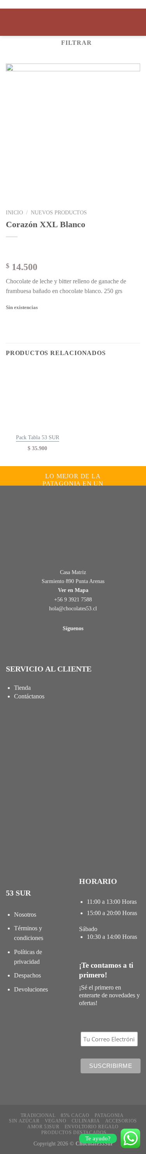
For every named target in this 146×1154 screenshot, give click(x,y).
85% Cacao (75, 1115)
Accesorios (121, 1121)
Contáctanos (29, 696)
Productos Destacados (74, 1132)
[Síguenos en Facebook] (67, 618)
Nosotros (25, 914)
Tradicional (38, 1115)
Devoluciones (31, 989)
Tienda (22, 687)
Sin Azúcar (24, 1121)
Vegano (56, 1121)
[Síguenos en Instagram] (78, 618)
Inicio (14, 213)
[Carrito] (136, 22)
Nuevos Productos (59, 213)
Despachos (27, 975)
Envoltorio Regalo (92, 1126)
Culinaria (86, 1121)
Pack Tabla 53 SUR (37, 437)
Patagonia (109, 1115)
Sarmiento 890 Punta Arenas (73, 581)
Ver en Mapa (73, 590)
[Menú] (10, 22)
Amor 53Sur (43, 1126)
